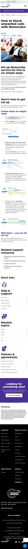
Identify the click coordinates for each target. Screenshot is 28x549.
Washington (18, 446)
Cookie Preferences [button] (14, 533)
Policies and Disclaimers (9, 520)
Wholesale (18, 478)
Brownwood (18, 443)
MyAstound (4, 433)
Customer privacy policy (7, 363)
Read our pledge (6, 508)
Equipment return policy (7, 361)
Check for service (20, 463)
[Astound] (6, 6)
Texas (16, 436)
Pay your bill (4, 436)
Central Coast (19, 459)
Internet (3, 332)
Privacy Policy (21, 520)
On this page (5, 547)
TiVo (2, 340)
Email (19, 35)
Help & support (5, 440)
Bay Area (17, 453)
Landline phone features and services (14, 260)
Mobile (2, 334)
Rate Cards (20, 530)
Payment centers (5, 300)
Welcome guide (5, 303)
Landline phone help (10, 263)
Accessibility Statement (14, 527)
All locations (18, 433)
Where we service (21, 430)
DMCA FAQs (18, 523)
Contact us (3, 308)
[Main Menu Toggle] (25, 6)
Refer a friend (5, 446)
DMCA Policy (10, 523)
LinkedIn (13, 35)
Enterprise (18, 475)
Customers (4, 430)
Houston (17, 440)
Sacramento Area (20, 456)
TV (1, 337)
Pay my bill (4, 297)
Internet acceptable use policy (8, 369)
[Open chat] (25, 546)
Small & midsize (19, 472)
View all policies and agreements (9, 372)
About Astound (6, 469)
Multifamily (14, 1)
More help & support (6, 305)
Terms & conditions (5, 366)
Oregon (17, 449)
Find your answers (14, 395)
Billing (2, 329)
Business (8, 1)
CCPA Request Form (10, 530)
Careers (3, 472)
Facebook (4, 35)
